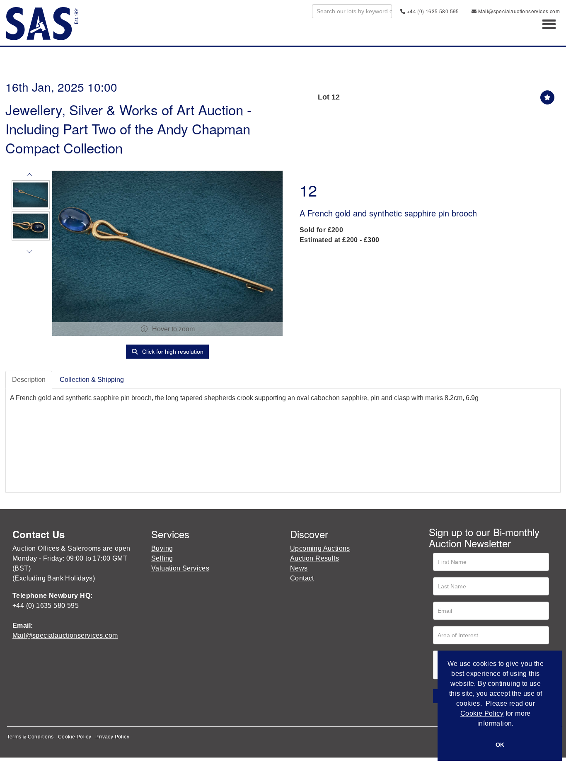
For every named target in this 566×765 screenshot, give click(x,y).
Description (29, 379)
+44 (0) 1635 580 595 (432, 11)
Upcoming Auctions (320, 548)
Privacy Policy (112, 737)
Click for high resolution (171, 351)
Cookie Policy (74, 737)
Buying (162, 548)
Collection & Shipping (92, 379)
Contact (302, 578)
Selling (162, 558)
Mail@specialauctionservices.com (518, 11)
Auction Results (314, 558)
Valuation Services (180, 568)
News (299, 568)
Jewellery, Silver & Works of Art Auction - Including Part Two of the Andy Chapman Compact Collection (128, 128)
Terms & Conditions (30, 737)
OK (500, 744)
